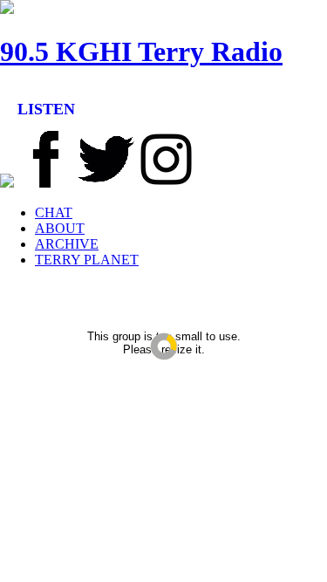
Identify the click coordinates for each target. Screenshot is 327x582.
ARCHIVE (67, 243)
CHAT (53, 212)
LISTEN (46, 109)
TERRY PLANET (87, 259)
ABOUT (60, 228)
